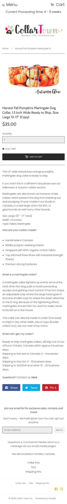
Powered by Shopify (46, 498)
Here (34, 377)
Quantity (7, 133)
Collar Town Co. (25, 498)
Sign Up (59, 430)
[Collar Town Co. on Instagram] (61, 489)
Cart (60, 4)
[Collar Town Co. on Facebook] (56, 489)
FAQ (33, 467)
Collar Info (33, 462)
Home (5, 48)
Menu (11, 4)
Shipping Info (33, 472)
